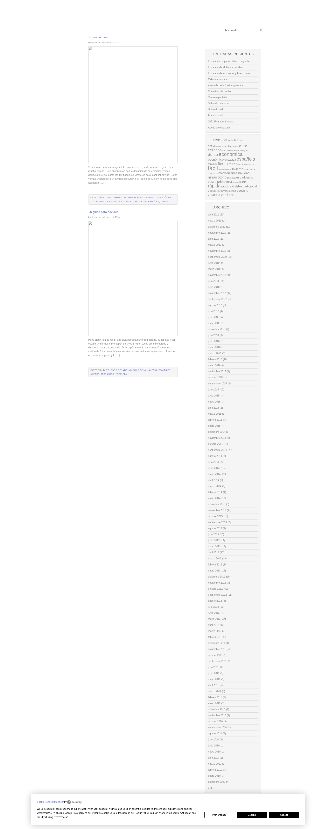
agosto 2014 (215, 455)
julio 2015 (213, 389)
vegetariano (229, 191)
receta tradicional (120, 201)
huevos (103, 201)
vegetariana (215, 190)
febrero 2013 (215, 564)
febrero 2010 (215, 769)
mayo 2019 (214, 268)
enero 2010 (214, 775)
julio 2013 (213, 534)
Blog (106, 370)
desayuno (244, 150)
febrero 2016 (215, 359)
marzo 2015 (214, 413)
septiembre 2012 (217, 594)
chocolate (227, 150)
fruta (232, 164)
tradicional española (146, 201)
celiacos (215, 150)
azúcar (166, 197)
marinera (249, 169)
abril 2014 (213, 480)
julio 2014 (213, 462)
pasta (230, 177)
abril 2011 (213, 685)
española (246, 159)
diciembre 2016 (216, 329)
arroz (235, 146)
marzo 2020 (214, 244)
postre (212, 181)
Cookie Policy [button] (142, 813)
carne (243, 146)
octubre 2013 (215, 516)
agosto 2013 (215, 528)
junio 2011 (213, 673)
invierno (237, 169)
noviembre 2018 (217, 274)
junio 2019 (214, 262)
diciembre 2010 (216, 709)
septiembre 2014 (217, 449)
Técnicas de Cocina (129, 31)
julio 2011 (213, 667)
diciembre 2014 (216, 431)
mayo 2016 (214, 347)
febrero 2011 (215, 697)
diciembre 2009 (216, 781)
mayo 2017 (214, 323)
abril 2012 (213, 624)
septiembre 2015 (217, 383)
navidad (243, 173)
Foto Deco (187, 31)
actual (211, 146)
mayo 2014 (214, 474)
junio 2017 (214, 317)
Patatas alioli (215, 115)
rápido (225, 186)
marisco (213, 173)
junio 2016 (214, 341)
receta (236, 182)
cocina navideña (147, 370)
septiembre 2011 (217, 661)
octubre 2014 (215, 443)
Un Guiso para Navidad (103, 212)
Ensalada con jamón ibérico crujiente (228, 61)
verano (242, 190)
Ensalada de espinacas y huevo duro (229, 73)
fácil (213, 168)
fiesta (223, 163)
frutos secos (248, 164)
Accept (284, 815)
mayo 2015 (214, 401)
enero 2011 (214, 703)
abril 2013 (213, 552)
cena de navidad (127, 370)
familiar (212, 164)
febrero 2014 (215, 492)
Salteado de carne (218, 103)
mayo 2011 (214, 679)
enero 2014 (214, 498)
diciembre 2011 (216, 643)
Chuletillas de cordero (220, 91)
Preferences (219, 815)
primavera (224, 182)
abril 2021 (213, 214)
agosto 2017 (215, 305)
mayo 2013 (214, 546)
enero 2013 (214, 570)
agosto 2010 (215, 733)
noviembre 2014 (217, 437)
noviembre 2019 (217, 250)
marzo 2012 (214, 630)
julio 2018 (213, 281)
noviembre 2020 (217, 232)
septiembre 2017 (217, 299)
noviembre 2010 (217, 715)
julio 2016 (213, 335)
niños (212, 177)
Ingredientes (153, 31)
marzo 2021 (214, 220)
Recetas (171, 31)
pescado (240, 177)
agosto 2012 (215, 600)
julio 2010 (213, 739)
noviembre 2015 (217, 371)
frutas (239, 164)
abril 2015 (213, 407)
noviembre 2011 (217, 649)
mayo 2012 (214, 618)
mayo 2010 (214, 751)
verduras (227, 195)
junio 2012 (214, 612)
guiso (221, 169)
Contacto (204, 31)
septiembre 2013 (217, 522)
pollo (250, 177)
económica (231, 154)
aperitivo (227, 146)
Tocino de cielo (98, 37)
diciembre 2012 (216, 576)
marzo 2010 (214, 763)
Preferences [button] (61, 817)
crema (235, 150)
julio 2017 (213, 311)
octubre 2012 (215, 588)
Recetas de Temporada (99, 31)
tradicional (250, 186)
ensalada (230, 159)
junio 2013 (214, 540)
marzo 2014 (214, 486)
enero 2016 (214, 365)
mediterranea (227, 173)
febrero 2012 (215, 637)
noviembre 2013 (217, 510)
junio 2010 (214, 745)
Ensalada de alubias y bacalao (225, 67)
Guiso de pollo (216, 109)
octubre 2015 (215, 377)
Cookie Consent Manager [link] (50, 802)
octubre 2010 (215, 721)
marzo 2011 (214, 691)
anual (218, 146)
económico (216, 159)
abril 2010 (213, 757)
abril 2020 (213, 238)
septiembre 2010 (217, 727)
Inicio (77, 31)
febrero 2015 (215, 419)
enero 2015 (214, 425)
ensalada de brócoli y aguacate (225, 85)
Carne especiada (217, 97)
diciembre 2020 (216, 226)
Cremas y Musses (123, 197)
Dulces (138, 197)
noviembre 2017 (217, 293)
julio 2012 (213, 606)
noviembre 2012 (217, 582)
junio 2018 (214, 287)
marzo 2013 (214, 558)
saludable (236, 186)
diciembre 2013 (216, 504)
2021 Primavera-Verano (221, 121)
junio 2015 (214, 395)
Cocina (107, 197)
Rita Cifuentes (168, 13)
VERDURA (214, 195)
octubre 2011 (215, 655)
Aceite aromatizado (219, 127)
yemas (164, 201)
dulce (94, 201)
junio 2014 (214, 468)
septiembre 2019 (217, 256)
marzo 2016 (214, 353)
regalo (242, 181)
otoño (222, 177)
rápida (214, 185)
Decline (252, 815)
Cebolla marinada (218, 79)
